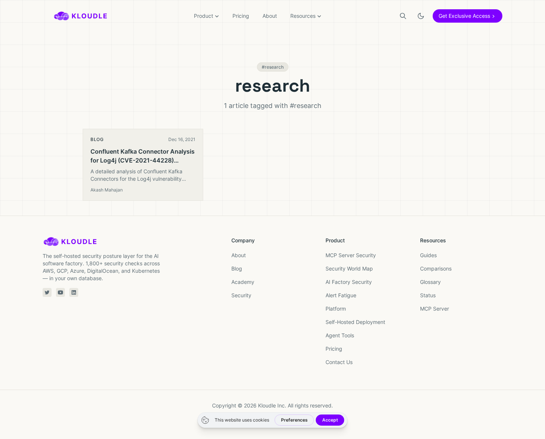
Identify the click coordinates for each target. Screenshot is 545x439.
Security (241, 295)
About (269, 16)
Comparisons (436, 268)
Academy (242, 282)
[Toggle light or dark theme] (421, 16)
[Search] (403, 16)
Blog (236, 268)
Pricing (240, 16)
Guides (428, 255)
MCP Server (434, 308)
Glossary (430, 282)
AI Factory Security (349, 282)
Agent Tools (340, 335)
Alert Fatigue (341, 295)
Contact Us (339, 362)
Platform (336, 308)
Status (428, 295)
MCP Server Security (351, 255)
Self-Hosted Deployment (355, 322)
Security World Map (349, 268)
